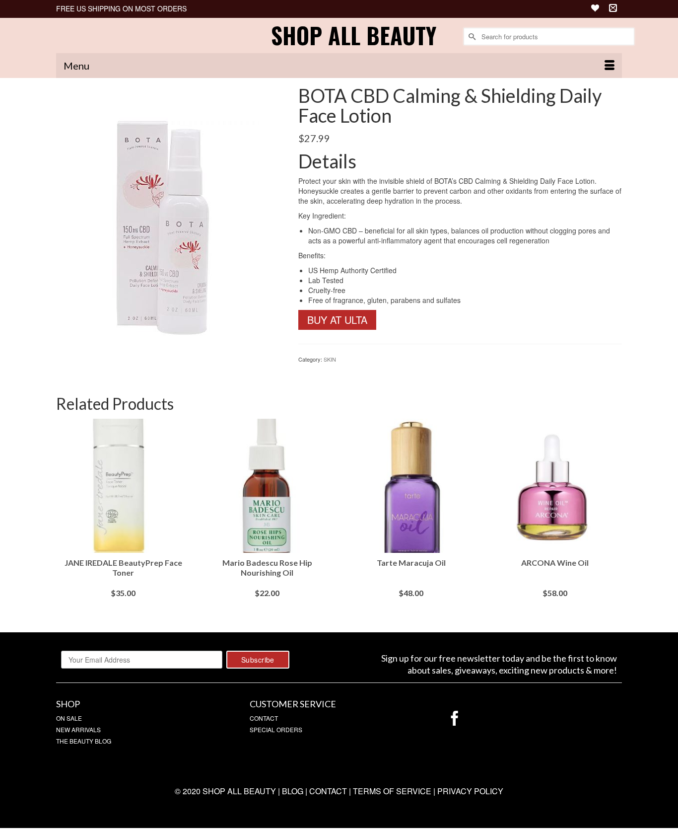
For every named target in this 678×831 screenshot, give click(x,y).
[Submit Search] (471, 36)
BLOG (292, 791)
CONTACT (264, 718)
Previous (64, 518)
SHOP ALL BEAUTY (353, 35)
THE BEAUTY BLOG (83, 741)
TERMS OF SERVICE (392, 791)
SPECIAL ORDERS (276, 729)
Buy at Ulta (337, 319)
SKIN (330, 359)
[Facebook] (455, 718)
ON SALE (69, 718)
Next (613, 518)
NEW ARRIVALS (78, 729)
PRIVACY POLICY (470, 791)
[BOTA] (169, 223)
